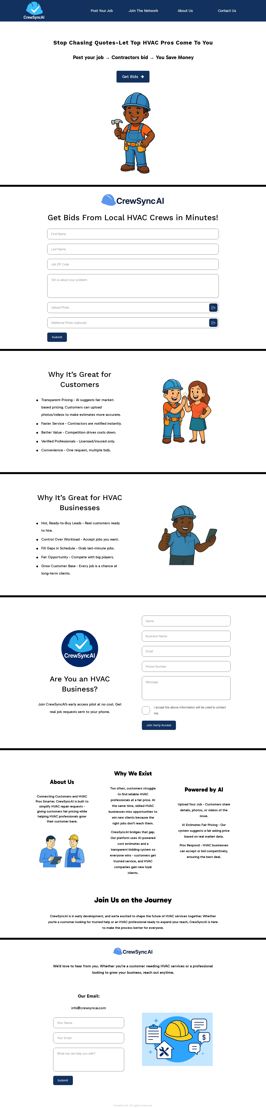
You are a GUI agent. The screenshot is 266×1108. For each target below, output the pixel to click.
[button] (133, 77)
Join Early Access (158, 725)
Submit (57, 337)
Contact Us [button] (227, 10)
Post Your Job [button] (102, 10)
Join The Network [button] (143, 10)
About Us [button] (185, 10)
